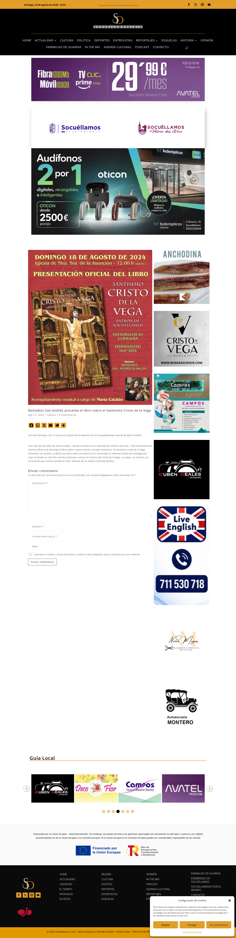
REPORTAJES (145, 40)
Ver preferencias (219, 924)
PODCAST (142, 47)
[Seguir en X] (195, 4)
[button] (229, 900)
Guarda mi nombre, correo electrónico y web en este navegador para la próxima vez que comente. (87, 554)
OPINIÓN (207, 40)
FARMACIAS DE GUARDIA (63, 47)
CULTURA (67, 40)
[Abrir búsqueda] (181, 48)
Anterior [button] (26, 788)
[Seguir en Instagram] (202, 4)
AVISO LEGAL (123, 931)
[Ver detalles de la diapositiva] (52, 788)
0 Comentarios (68, 414)
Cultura (51, 414)
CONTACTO (161, 47)
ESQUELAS (169, 40)
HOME (27, 40)
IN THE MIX (92, 47)
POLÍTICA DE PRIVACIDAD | (147, 931)
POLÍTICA (84, 40)
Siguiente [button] (210, 788)
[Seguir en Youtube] (209, 4)
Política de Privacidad (192, 932)
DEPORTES (102, 40)
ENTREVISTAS (122, 40)
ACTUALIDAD (44, 40)
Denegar (192, 924)
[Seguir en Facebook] (189, 4)
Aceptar (166, 924)
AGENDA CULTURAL (118, 47)
